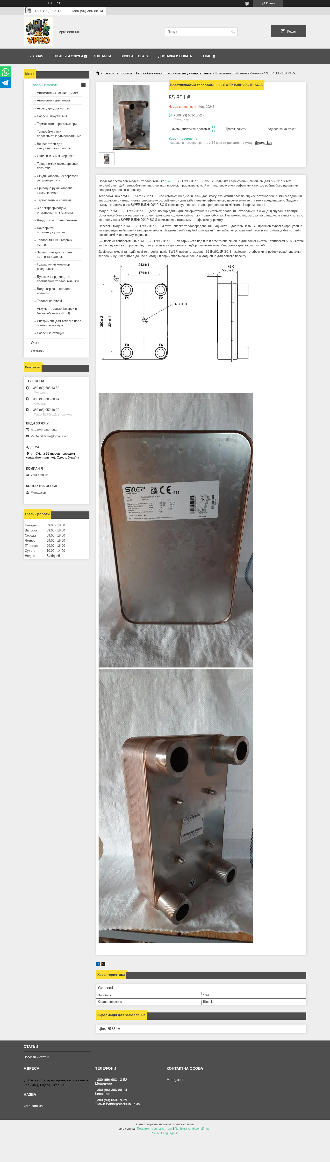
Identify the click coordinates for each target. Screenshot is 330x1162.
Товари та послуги (117, 73)
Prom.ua (188, 1124)
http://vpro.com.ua (44, 429)
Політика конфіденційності (193, 1128)
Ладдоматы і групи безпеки (57, 220)
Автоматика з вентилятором (57, 92)
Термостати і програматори (57, 124)
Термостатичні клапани (54, 200)
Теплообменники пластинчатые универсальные (173, 73)
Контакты (102, 56)
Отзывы (37, 351)
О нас (206, 56)
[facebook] (98, 965)
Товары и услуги (68, 56)
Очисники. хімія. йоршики (55, 156)
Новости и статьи (36, 1057)
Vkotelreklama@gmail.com (49, 436)
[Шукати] (233, 32)
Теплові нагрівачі (49, 301)
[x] (103, 965)
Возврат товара (135, 56)
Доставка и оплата (175, 56)
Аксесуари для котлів (53, 108)
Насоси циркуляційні (52, 116)
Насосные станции (50, 333)
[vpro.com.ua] (38, 31)
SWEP (170, 181)
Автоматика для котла (53, 100)
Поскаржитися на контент (154, 1128)
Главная (36, 56)
